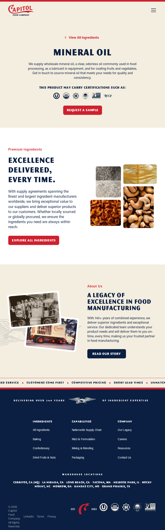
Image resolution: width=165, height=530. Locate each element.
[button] (153, 10)
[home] (21, 10)
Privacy (51, 516)
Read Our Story (106, 354)
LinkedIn (29, 516)
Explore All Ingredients (34, 240)
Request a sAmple (82, 110)
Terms (40, 516)
